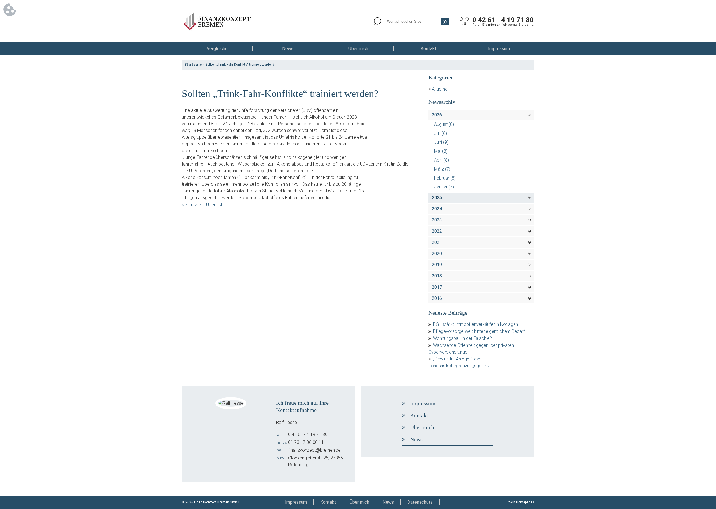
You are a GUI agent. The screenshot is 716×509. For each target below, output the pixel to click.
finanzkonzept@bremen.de (314, 450)
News (287, 48)
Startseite (193, 65)
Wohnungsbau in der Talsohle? (462, 338)
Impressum (499, 48)
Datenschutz (420, 502)
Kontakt (429, 48)
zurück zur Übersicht (205, 204)
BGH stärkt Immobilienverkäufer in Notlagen (475, 324)
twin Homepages (521, 502)
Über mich (358, 48)
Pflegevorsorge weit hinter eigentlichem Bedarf (479, 331)
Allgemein (441, 89)
